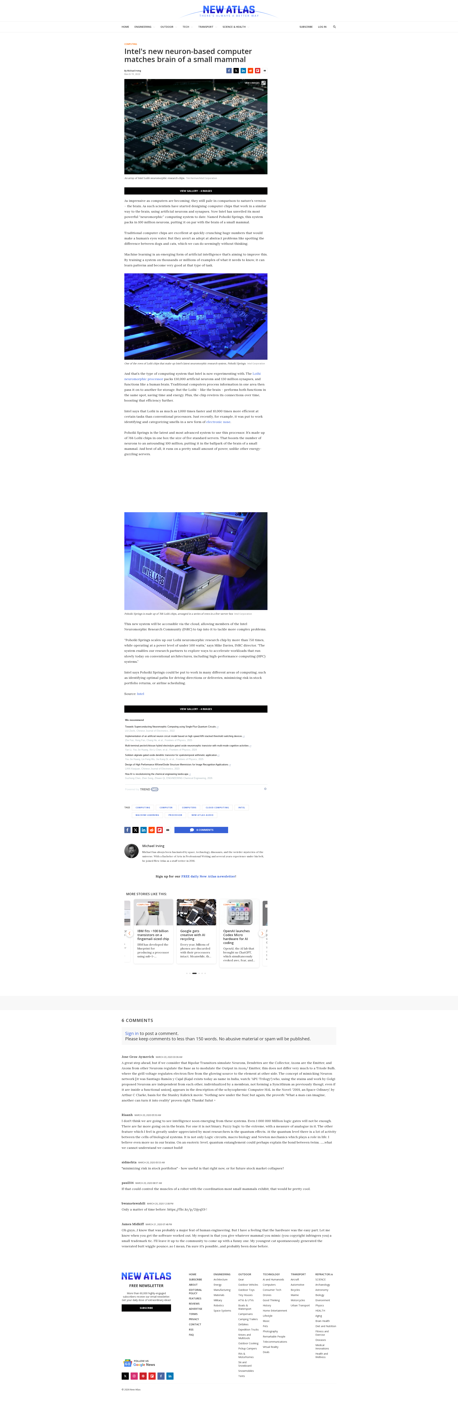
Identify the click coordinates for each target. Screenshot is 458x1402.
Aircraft (295, 1279)
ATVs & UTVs (246, 1300)
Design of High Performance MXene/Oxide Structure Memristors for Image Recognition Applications (176, 764)
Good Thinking (271, 1300)
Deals (266, 1352)
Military (218, 1300)
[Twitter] (236, 70)
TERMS (193, 1314)
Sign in (132, 1033)
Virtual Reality (270, 1347)
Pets (265, 1326)
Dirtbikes (243, 1324)
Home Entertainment (275, 1310)
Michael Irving (153, 846)
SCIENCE (320, 1279)
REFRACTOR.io (324, 1274)
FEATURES (195, 1298)
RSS (191, 1329)
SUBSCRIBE (306, 26)
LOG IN (322, 26)
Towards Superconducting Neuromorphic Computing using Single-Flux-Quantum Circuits (170, 726)
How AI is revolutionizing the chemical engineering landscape (156, 774)
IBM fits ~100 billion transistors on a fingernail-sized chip (153, 935)
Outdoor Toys (246, 1290)
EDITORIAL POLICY (195, 1291)
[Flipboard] (257, 70)
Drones (267, 1295)
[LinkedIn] (243, 70)
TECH (185, 26)
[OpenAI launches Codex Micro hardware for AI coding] (239, 912)
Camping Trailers (248, 1319)
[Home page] (229, 10)
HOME (125, 26)
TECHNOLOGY (271, 1274)
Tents (241, 1376)
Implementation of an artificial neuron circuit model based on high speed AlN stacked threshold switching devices (183, 736)
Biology (319, 1295)
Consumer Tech (272, 1290)
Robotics (219, 1305)
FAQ (191, 1334)
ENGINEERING (143, 26)
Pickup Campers (247, 1348)
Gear (241, 1279)
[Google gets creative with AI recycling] (196, 912)
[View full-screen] (263, 83)
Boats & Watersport (244, 1307)
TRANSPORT (205, 26)
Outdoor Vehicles (248, 1284)
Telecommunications (275, 1341)
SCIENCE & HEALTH (234, 26)
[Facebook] (229, 70)
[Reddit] (250, 70)
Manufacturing (222, 1290)
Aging (318, 1315)
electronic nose (218, 422)
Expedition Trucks (248, 1329)
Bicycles (295, 1290)
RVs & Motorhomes (246, 1355)
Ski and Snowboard (245, 1364)
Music (266, 1321)
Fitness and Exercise (322, 1333)
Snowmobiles (246, 1371)
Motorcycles (298, 1300)
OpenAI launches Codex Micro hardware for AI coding (236, 937)
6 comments (204, 830)
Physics (319, 1305)
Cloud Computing (217, 807)
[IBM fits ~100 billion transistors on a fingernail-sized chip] (153, 912)
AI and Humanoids (273, 1279)
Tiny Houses (245, 1295)
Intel (140, 694)
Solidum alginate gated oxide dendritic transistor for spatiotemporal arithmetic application (171, 755)
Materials (219, 1295)
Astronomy (321, 1290)
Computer (166, 807)
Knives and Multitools (244, 1336)
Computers (189, 807)
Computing (130, 44)
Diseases (320, 1340)
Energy (217, 1284)
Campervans (245, 1314)
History (267, 1305)
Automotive (297, 1284)
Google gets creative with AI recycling (192, 935)
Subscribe (146, 1308)
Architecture (221, 1279)
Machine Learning (147, 815)
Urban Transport (300, 1305)
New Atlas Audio (202, 815)
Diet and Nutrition (325, 1326)
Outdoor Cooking (248, 1343)
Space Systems (222, 1310)
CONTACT (195, 1324)
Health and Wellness (321, 1355)
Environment (322, 1300)
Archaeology (322, 1284)
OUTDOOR (166, 26)
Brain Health (322, 1321)
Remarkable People (274, 1336)
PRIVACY (194, 1319)
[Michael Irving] (131, 851)
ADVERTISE (195, 1308)
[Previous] (129, 933)
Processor (175, 815)
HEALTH (320, 1310)
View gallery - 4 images (196, 191)
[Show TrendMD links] (265, 788)
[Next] (262, 933)
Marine (295, 1295)
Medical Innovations (322, 1346)
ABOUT (193, 1284)
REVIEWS (194, 1303)
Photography (270, 1331)
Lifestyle (267, 1315)
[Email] (264, 70)
